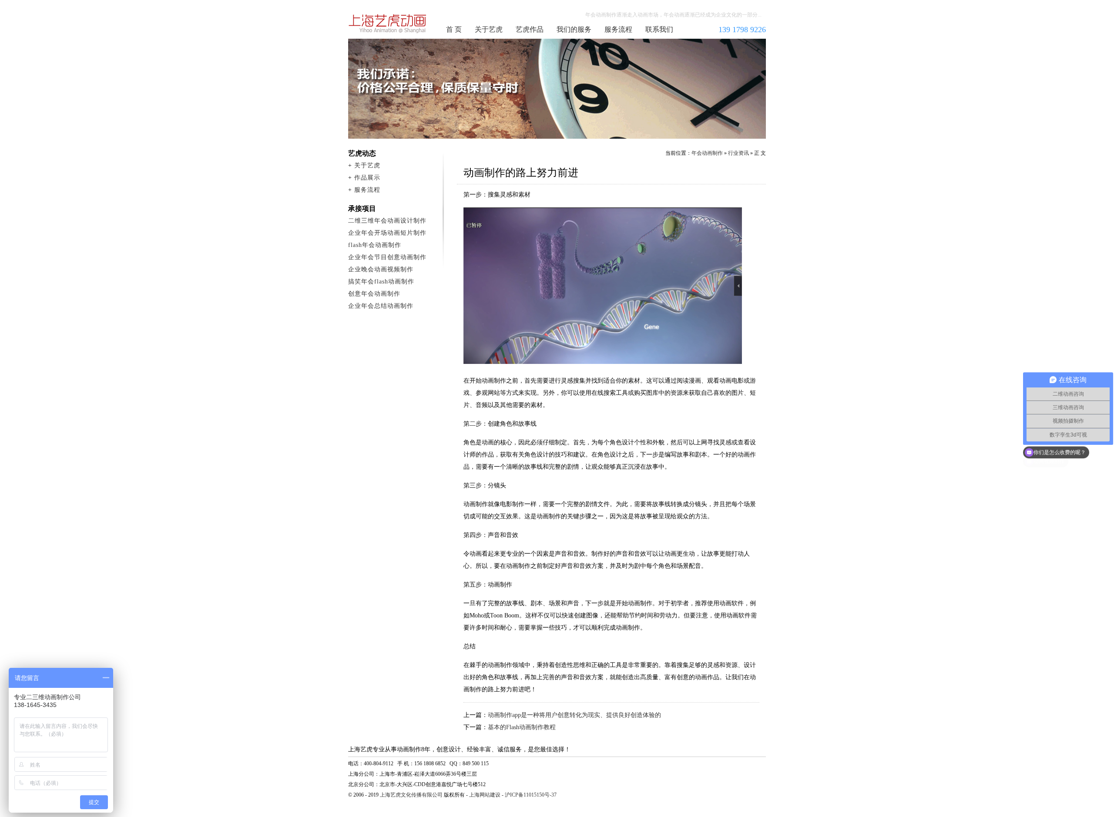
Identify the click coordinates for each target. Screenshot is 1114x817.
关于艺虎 (489, 29)
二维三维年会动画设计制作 (387, 220)
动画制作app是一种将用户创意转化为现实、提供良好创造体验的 (574, 715)
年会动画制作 (387, 23)
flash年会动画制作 (374, 245)
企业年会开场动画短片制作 (387, 233)
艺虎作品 (530, 29)
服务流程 (618, 29)
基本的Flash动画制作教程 (522, 727)
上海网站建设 (484, 795)
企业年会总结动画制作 (380, 306)
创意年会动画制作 (374, 293)
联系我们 (659, 29)
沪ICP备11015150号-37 (531, 795)
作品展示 (367, 177)
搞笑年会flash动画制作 (381, 281)
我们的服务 (574, 29)
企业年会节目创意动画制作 (387, 257)
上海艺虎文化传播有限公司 (411, 795)
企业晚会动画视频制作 (380, 269)
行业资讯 (738, 153)
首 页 (454, 29)
